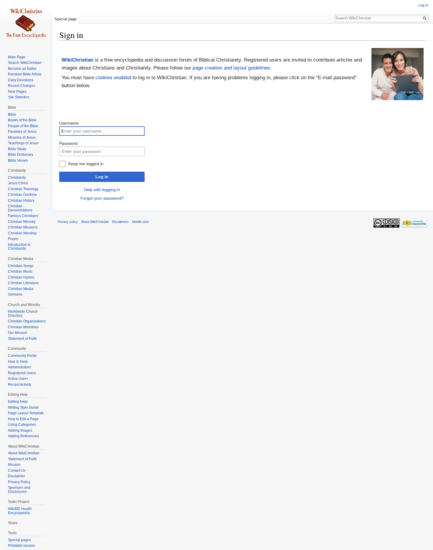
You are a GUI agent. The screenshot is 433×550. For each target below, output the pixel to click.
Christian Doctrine (22, 195)
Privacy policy (68, 221)
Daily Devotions (20, 80)
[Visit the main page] (25, 23)
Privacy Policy (19, 482)
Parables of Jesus (22, 132)
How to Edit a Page (23, 419)
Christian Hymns (21, 277)
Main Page (16, 57)
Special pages (19, 540)
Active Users (18, 379)
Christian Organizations (27, 321)
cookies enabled (113, 77)
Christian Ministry (22, 222)
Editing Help (18, 402)
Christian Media (20, 289)
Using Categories (22, 425)
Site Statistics (18, 97)
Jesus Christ (18, 183)
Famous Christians (23, 216)
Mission (14, 465)
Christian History (21, 200)
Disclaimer (16, 476)
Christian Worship (22, 233)
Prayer (13, 239)
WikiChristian (77, 60)
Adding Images (20, 430)
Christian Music (20, 271)
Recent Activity (19, 384)
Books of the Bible (22, 120)
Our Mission (17, 333)
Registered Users (22, 373)
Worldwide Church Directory (23, 313)
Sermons (15, 294)
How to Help (18, 362)
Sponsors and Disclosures (19, 490)
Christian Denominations (20, 208)
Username (69, 123)
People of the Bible (23, 126)
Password (68, 143)
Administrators (19, 367)
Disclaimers (120, 221)
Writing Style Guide (23, 407)
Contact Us (17, 470)
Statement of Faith (22, 339)
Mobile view (140, 221)
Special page (65, 19)
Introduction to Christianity (19, 247)
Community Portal (22, 356)
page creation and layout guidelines (231, 68)
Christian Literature (23, 283)
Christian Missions (22, 227)
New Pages (17, 92)
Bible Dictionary (20, 155)
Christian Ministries (23, 327)
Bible (12, 114)
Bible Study (17, 149)
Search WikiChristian (25, 63)
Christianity (17, 177)
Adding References (23, 436)
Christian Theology (23, 189)
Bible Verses (18, 160)
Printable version (21, 546)
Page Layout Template (26, 413)
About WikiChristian (23, 453)
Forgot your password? (102, 198)
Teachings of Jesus (23, 143)
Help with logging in (102, 189)
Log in (101, 176)
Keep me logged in (85, 163)
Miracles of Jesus (22, 137)
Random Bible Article (25, 74)
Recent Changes (21, 86)
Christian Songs (21, 266)
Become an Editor (22, 69)
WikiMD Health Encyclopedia (20, 511)
